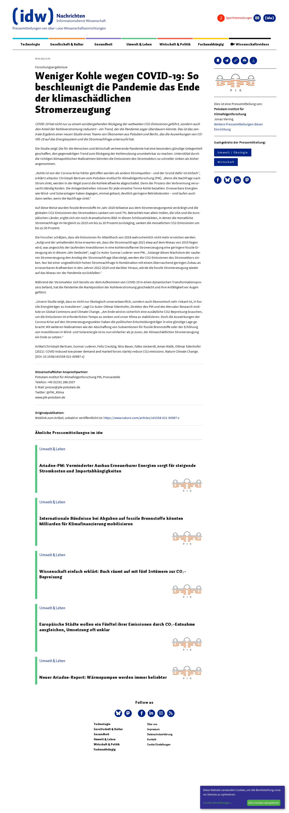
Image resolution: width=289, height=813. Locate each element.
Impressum (153, 729)
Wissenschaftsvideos (251, 44)
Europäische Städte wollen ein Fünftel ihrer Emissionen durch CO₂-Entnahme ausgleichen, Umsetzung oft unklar (117, 627)
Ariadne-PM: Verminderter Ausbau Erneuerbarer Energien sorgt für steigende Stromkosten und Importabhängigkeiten (117, 468)
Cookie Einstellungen (159, 744)
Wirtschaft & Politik (175, 44)
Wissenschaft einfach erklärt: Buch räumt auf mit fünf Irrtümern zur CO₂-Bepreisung (112, 574)
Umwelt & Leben (139, 44)
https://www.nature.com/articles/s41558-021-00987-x (141, 418)
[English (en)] (257, 18)
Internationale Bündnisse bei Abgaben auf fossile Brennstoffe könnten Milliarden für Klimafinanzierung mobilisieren (111, 521)
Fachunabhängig (211, 44)
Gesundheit (103, 44)
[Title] (235, 60)
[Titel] (218, 60)
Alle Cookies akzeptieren (263, 803)
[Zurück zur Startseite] (59, 18)
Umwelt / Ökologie (232, 152)
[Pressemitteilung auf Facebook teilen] (218, 180)
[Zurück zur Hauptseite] (269, 18)
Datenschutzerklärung (159, 734)
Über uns (152, 724)
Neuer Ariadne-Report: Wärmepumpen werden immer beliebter (103, 677)
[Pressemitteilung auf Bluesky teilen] (227, 180)
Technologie (30, 44)
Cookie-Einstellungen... (217, 803)
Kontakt (151, 739)
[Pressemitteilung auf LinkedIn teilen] (237, 180)
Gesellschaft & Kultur (66, 44)
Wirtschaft (225, 162)
